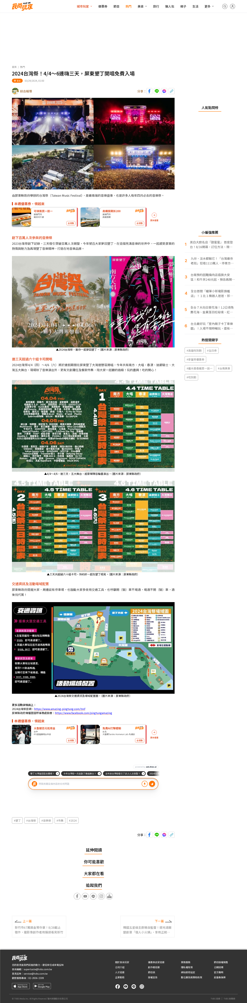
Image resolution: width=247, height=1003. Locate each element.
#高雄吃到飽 (194, 350)
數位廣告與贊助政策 (191, 977)
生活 (195, 6)
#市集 (60, 820)
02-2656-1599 (36, 978)
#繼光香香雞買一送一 (199, 368)
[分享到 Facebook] (149, 91)
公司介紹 (120, 967)
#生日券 (212, 350)
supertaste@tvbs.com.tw (38, 969)
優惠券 (102, 6)
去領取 (71, 223)
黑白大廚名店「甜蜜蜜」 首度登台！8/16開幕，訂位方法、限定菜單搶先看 (211, 244)
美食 (141, 6)
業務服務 (185, 962)
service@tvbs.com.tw (36, 973)
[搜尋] (224, 6)
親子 (183, 6)
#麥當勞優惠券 (195, 359)
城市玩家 (83, 6)
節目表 (151, 972)
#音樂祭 (46, 820)
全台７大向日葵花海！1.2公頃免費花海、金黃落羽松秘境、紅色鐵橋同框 (212, 309)
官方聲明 (218, 972)
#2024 (73, 820)
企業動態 (120, 977)
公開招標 (218, 967)
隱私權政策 (187, 967)
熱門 (129, 6)
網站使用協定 (188, 972)
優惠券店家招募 (156, 962)
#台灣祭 (31, 820)
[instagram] (141, 986)
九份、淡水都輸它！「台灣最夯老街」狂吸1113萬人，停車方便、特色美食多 (212, 260)
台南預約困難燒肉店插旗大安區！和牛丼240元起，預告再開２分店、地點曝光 (213, 277)
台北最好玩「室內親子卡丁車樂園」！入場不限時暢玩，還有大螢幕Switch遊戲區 (212, 326)
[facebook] (117, 986)
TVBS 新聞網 (229, 998)
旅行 (156, 6)
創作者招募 (154, 967)
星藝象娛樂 (220, 977)
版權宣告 (152, 977)
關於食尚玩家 (122, 962)
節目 (116, 6)
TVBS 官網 (215, 998)
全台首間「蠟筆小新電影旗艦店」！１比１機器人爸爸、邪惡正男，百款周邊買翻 (212, 293)
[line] (133, 986)
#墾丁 (17, 820)
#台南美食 (224, 368)
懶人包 (169, 6)
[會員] (232, 6)
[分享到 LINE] (157, 91)
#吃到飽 (191, 377)
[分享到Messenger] (164, 91)
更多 (207, 6)
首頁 (14, 67)
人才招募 (120, 972)
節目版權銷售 (221, 962)
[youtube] (125, 986)
